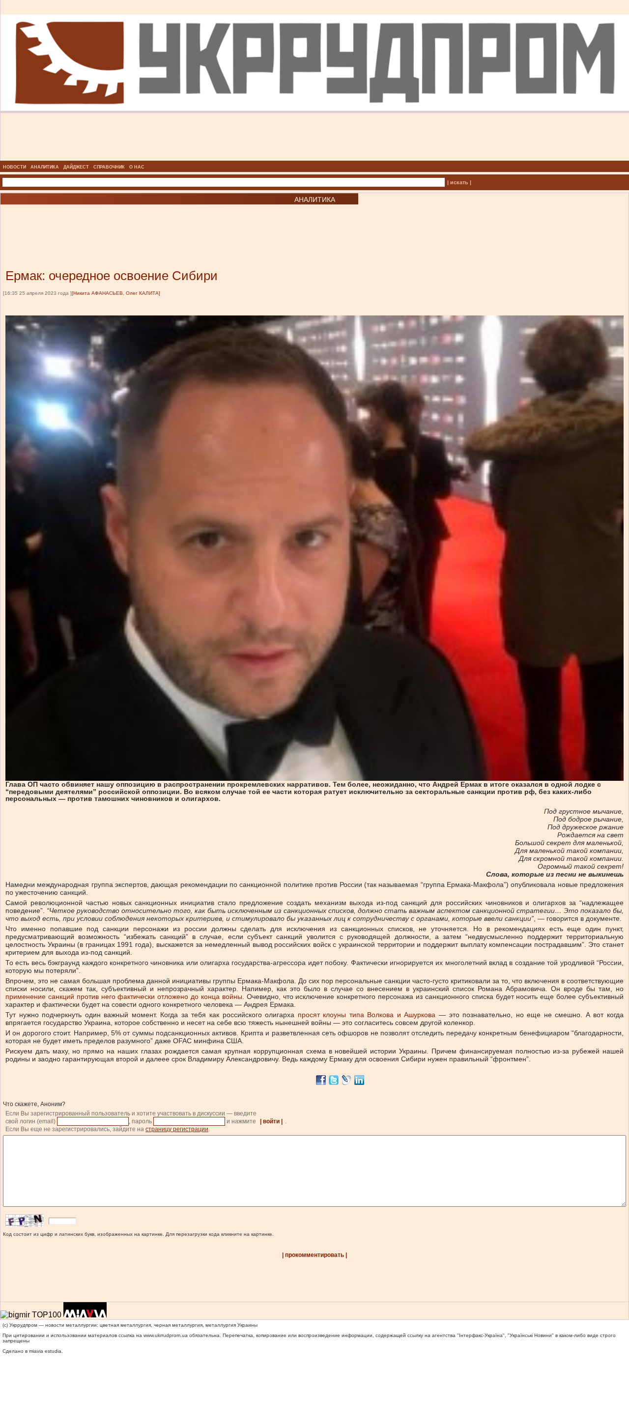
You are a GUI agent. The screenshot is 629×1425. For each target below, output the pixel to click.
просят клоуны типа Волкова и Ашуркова (367, 1015)
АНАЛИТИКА (44, 167)
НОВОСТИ (14, 167)
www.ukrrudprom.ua (165, 1335)
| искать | (459, 182)
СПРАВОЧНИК (109, 167)
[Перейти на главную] (314, 158)
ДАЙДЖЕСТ (76, 167)
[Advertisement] (118, 222)
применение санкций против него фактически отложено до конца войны (123, 996)
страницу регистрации (176, 1129)
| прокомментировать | (314, 1255)
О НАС (136, 167)
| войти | (271, 1121)
